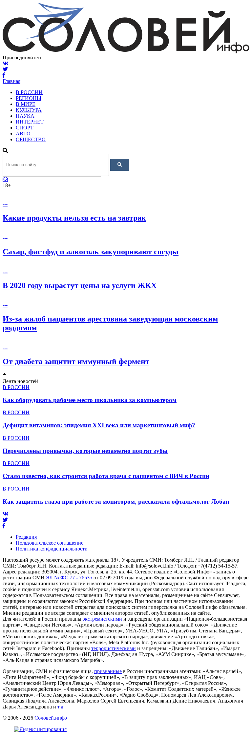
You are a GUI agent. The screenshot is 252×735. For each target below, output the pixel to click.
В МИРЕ (25, 104)
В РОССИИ (29, 92)
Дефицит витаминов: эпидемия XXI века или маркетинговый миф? (99, 425)
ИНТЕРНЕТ (30, 122)
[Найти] (119, 165)
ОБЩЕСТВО (31, 139)
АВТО (23, 133)
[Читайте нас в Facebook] (4, 75)
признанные (108, 671)
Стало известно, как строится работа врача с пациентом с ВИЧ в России (106, 476)
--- (5, 204)
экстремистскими (102, 619)
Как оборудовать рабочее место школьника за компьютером (90, 400)
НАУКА (25, 116)
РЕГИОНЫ (28, 98)
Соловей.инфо (50, 718)
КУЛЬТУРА (29, 110)
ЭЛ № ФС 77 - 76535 (69, 577)
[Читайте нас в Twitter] (5, 69)
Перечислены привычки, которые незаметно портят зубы (85, 450)
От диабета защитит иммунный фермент (76, 361)
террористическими (113, 648)
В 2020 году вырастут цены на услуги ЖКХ (80, 285)
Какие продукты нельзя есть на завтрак (74, 218)
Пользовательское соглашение (49, 543)
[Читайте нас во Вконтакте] (6, 63)
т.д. (61, 706)
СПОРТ (24, 127)
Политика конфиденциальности (52, 548)
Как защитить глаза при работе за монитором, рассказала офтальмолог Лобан (116, 501)
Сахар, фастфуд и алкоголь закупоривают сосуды (90, 251)
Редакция (26, 537)
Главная (11, 81)
